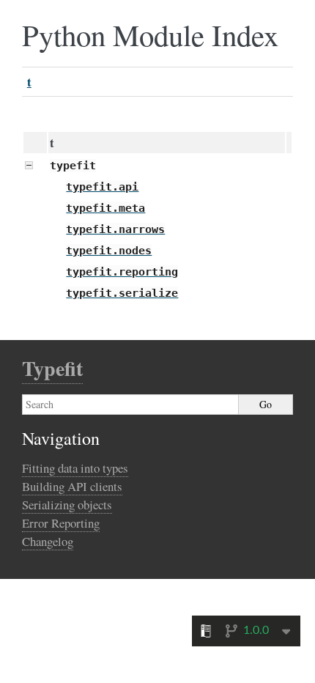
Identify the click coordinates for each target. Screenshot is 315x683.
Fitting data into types (75, 467)
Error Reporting (61, 522)
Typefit (52, 368)
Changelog (47, 541)
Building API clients (72, 486)
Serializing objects (67, 504)
